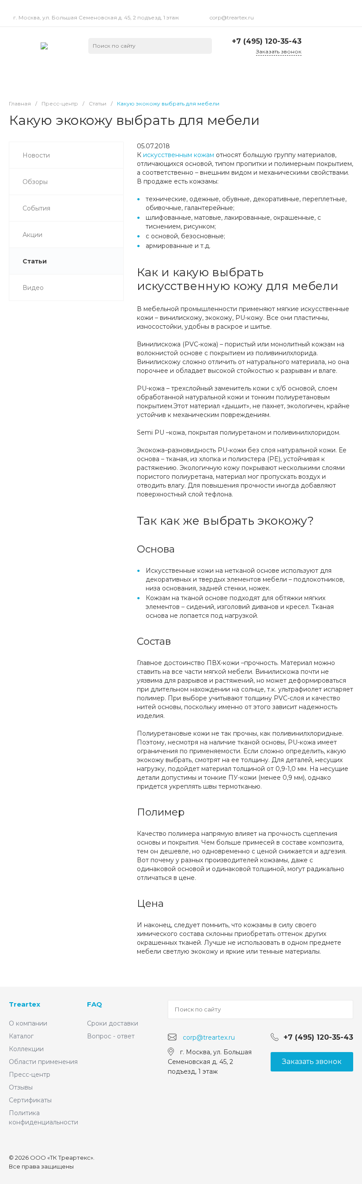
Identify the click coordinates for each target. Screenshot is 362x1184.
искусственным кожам (178, 155)
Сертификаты (30, 1100)
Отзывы (21, 1087)
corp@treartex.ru (232, 17)
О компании (28, 1023)
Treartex (24, 1004)
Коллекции (26, 1049)
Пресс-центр (29, 1075)
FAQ (94, 1004)
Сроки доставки (112, 1023)
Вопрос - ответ (111, 1036)
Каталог (21, 1036)
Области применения (43, 1062)
